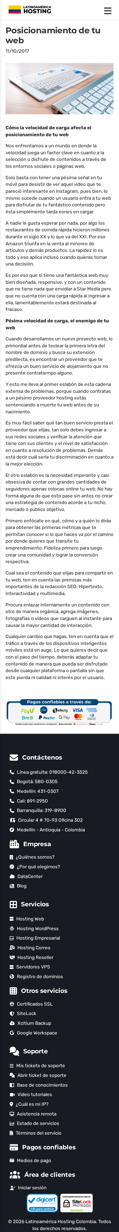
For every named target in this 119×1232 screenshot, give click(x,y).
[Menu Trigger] (107, 10)
